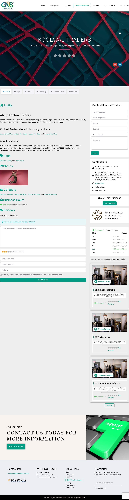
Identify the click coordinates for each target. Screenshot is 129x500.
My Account (108, 6)
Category (10, 189)
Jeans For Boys (104, 282)
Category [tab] (42, 92)
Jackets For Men (6, 134)
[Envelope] (115, 65)
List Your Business (82, 5)
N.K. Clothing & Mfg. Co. (108, 383)
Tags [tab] (18, 92)
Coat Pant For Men (105, 375)
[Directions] (120, 65)
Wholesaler (20, 161)
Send (95, 153)
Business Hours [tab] (58, 92)
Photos (8, 166)
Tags (7, 155)
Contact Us (124, 6)
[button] (43, 204)
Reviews (9, 210)
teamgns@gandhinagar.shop (18, 473)
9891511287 (99, 183)
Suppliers (67, 6)
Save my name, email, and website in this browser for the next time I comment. (32, 274)
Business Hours (13, 200)
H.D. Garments (102, 337)
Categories (54, 6)
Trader (9, 161)
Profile (8, 105)
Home (43, 6)
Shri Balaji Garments (105, 289)
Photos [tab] (29, 92)
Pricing (96, 6)
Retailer (3, 161)
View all (109, 405)
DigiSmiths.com (80, 497)
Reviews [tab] (74, 92)
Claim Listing (110, 203)
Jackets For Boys (20, 134)
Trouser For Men (50, 134)
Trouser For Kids (34, 134)
